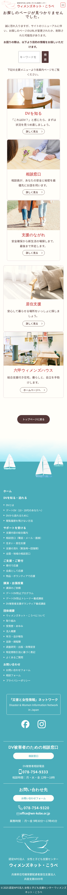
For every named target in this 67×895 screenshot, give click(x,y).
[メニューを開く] (62, 4)
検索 (45, 57)
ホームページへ (31, 390)
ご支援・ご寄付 (13, 561)
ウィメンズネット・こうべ (35, 6)
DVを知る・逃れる (15, 498)
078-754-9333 (35, 771)
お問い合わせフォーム (33, 798)
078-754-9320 (36, 807)
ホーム (7, 491)
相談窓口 (33, 756)
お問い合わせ (11, 664)
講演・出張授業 (13, 583)
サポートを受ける (14, 528)
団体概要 (9, 611)
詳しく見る (32, 131)
